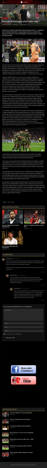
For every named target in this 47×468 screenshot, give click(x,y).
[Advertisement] (23, 353)
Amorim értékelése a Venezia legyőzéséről (10, 226)
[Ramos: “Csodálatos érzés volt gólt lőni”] (34, 217)
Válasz (42, 271)
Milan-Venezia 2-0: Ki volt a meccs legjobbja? (21, 432)
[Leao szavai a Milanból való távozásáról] (12, 238)
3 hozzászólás (24, 24)
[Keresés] (43, 2)
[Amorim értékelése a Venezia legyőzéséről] (12, 217)
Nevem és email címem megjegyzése (13, 334)
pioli (13, 202)
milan (9, 202)
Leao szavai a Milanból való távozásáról (10, 247)
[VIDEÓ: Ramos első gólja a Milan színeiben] (5, 447)
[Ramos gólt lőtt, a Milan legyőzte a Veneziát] (5, 454)
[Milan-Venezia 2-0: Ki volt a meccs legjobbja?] (5, 434)
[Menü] (3, 2)
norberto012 (8, 24)
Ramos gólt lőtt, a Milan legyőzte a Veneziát (21, 452)
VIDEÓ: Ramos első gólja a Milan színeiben (21, 446)
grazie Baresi (13, 275)
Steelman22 (9, 258)
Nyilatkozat (5, 18)
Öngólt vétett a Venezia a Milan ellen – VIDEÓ (22, 439)
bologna (4, 202)
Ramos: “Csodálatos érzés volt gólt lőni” (34, 226)
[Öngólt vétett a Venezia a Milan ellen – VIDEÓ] (5, 441)
